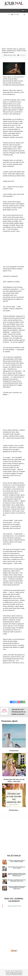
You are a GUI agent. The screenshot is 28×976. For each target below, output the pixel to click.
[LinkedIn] (21, 702)
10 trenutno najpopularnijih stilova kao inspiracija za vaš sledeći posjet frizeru (17, 887)
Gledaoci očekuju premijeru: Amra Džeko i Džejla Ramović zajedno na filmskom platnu (17, 874)
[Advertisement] (14, 30)
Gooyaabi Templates (17, 974)
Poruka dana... (14, 810)
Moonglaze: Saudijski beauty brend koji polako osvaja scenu (17, 880)
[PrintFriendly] (23, 702)
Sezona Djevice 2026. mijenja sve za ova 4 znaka (16, 867)
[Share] (10, 702)
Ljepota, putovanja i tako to (14, 906)
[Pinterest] (18, 702)
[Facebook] (13, 702)
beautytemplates (18, 973)
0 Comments (22, 55)
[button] (23, 11)
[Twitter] (16, 702)
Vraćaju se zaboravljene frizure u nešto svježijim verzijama (16, 861)
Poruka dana (14, 751)
